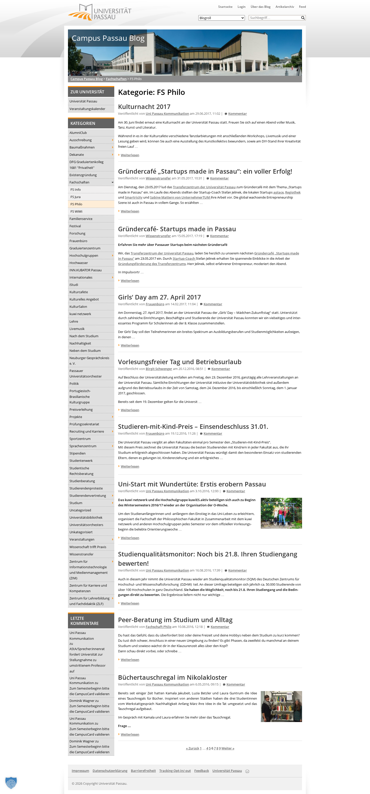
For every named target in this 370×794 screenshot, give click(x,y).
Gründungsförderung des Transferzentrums (152, 263)
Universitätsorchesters (86, 524)
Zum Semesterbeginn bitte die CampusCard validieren (89, 691)
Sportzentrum (80, 438)
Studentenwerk (81, 460)
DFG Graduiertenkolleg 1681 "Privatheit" (86, 165)
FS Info (75, 189)
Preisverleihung (81, 409)
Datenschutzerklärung (110, 770)
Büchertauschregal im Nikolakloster (172, 677)
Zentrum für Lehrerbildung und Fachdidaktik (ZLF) (89, 601)
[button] (303, 17)
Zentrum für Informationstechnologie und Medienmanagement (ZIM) (88, 569)
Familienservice (80, 218)
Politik (74, 383)
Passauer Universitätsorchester (85, 373)
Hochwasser (78, 262)
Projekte (75, 416)
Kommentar (237, 113)
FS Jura (75, 197)
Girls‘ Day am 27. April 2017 (159, 297)
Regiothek (293, 192)
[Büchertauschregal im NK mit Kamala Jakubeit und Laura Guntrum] (281, 719)
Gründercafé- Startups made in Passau (177, 229)
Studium (75, 503)
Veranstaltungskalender (87, 108)
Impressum (80, 770)
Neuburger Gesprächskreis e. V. (89, 361)
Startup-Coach (184, 258)
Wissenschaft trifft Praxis (87, 547)
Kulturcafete (78, 292)
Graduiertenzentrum (84, 248)
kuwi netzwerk (80, 314)
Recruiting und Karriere (86, 431)
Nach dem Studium (83, 336)
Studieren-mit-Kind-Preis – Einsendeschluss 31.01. (193, 426)
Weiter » (227, 748)
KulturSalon (78, 306)
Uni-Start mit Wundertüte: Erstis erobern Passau (192, 484)
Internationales (80, 277)
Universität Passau (83, 101)
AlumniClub (78, 132)
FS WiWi (76, 211)
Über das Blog (261, 7)
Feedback (201, 770)
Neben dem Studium (85, 350)
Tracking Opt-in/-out (175, 770)
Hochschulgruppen (83, 255)
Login (242, 7)
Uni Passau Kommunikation (81, 635)
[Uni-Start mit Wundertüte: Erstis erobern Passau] (281, 526)
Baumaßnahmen (82, 147)
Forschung (77, 233)
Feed (302, 7)
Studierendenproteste (86, 488)
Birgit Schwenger (159, 369)
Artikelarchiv (285, 7)
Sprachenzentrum (82, 446)
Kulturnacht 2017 (144, 106)
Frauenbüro (78, 241)
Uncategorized (80, 510)
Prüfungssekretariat (84, 424)
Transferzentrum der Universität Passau (204, 187)
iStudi (73, 284)
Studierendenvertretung (87, 495)
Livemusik (77, 328)
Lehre (73, 321)
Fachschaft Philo (158, 627)
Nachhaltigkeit (80, 343)
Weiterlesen (130, 155)
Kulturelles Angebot (84, 299)
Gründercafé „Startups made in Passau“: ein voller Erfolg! (205, 171)
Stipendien (77, 453)
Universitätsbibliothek (85, 517)
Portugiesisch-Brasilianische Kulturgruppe (80, 396)
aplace (278, 192)
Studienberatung (82, 481)
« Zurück (192, 748)
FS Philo (76, 204)
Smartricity (133, 197)
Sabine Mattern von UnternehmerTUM (180, 197)
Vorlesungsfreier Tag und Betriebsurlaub (180, 362)
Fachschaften (79, 182)
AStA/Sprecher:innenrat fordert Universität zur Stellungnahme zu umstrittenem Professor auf (87, 660)
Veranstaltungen (81, 539)
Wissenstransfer (81, 554)
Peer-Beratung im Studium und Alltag (175, 620)
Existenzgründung (83, 175)
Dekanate (76, 154)
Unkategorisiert (81, 532)
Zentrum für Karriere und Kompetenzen (88, 588)
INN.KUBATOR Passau (85, 270)
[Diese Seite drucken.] (247, 770)
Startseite (225, 7)
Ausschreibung (80, 140)
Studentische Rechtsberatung (81, 471)
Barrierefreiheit (143, 770)
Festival (75, 226)
